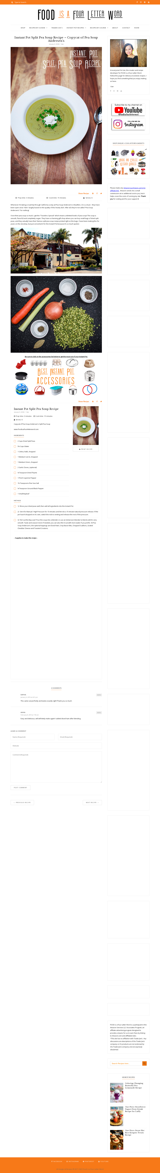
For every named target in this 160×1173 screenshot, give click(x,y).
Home (136, 28)
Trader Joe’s (56, 28)
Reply (99, 695)
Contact (126, 28)
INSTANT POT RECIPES (75, 28)
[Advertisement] (56, 609)
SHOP (23, 28)
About (115, 28)
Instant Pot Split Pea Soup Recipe (36, 408)
